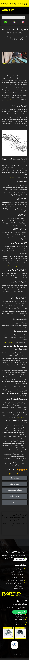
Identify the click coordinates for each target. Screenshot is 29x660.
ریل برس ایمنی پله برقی (9, 342)
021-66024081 (14, 529)
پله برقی (21, 38)
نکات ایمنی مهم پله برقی (13, 266)
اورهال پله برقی (21, 417)
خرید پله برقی (10, 100)
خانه (26, 37)
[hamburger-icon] (25, 10)
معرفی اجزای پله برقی (12, 178)
